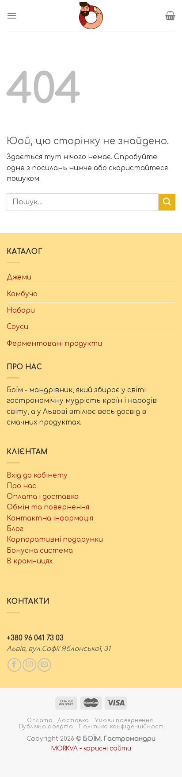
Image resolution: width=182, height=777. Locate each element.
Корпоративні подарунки (55, 540)
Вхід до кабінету (37, 475)
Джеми (19, 277)
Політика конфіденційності (122, 727)
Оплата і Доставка (58, 720)
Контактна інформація (50, 518)
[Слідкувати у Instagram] (29, 665)
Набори (21, 310)
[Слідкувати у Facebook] (14, 665)
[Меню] (12, 15)
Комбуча (22, 294)
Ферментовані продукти (54, 344)
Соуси (17, 327)
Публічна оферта (46, 727)
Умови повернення (124, 720)
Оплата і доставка (43, 497)
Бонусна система (40, 551)
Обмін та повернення (48, 507)
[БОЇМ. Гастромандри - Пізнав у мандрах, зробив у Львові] (91, 15)
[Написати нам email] (44, 665)
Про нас (21, 486)
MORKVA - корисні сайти (91, 748)
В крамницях (30, 561)
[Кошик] (170, 15)
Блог (15, 529)
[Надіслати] (167, 202)
